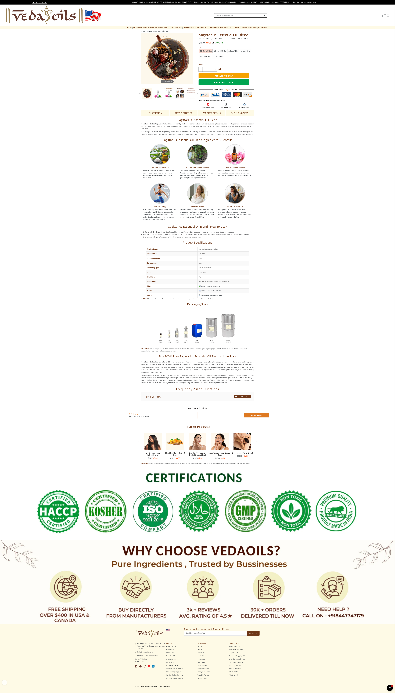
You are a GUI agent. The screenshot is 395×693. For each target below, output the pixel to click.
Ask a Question (243, 397)
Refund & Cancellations (237, 659)
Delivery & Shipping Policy (238, 656)
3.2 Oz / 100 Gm (206, 51)
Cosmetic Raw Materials (174, 669)
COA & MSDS (233, 672)
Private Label (233, 675)
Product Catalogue (235, 665)
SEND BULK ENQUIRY (224, 82)
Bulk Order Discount (236, 649)
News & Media (202, 665)
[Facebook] (33, 2)
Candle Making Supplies (174, 675)
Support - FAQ (233, 653)
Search (200, 649)
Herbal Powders (171, 662)
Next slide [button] (197, 93)
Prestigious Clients (204, 672)
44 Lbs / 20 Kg (218, 56)
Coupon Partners (203, 669)
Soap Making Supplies (173, 672)
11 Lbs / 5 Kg (245, 51)
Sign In (200, 646)
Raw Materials (164, 27)
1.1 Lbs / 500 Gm (220, 51)
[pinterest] (36, 2)
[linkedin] (45, 2)
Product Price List (235, 669)
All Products (170, 649)
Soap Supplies (176, 27)
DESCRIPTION (155, 113)
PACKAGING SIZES (239, 113)
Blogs (245, 27)
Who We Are (263, 27)
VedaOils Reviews (204, 675)
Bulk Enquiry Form (235, 646)
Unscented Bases (217, 27)
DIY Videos (201, 659)
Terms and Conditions (236, 662)
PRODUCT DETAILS (212, 113)
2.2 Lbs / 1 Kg (233, 51)
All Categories (171, 646)
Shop (129, 27)
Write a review (256, 415)
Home (143, 31)
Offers (238, 27)
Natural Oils (138, 27)
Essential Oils (170, 656)
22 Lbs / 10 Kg (205, 56)
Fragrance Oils (203, 27)
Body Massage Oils (172, 665)
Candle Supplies (189, 27)
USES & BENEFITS (183, 113)
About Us (201, 653)
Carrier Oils (170, 653)
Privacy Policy (202, 678)
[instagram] (39, 2)
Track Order (252, 27)
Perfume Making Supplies (175, 678)
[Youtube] (42, 2)
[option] (146, 93)
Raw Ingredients (151, 27)
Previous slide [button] (140, 93)
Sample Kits (229, 27)
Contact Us (201, 656)
